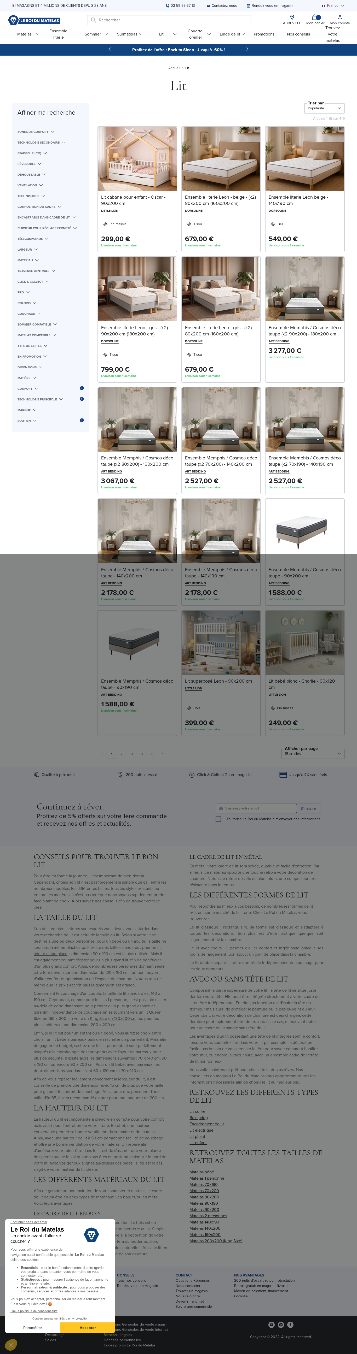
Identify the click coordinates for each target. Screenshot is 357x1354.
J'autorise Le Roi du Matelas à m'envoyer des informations (273, 819)
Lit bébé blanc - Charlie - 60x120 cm (302, 684)
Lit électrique (201, 1130)
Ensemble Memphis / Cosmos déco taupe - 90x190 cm (137, 684)
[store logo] (34, 20)
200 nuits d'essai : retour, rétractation (264, 1280)
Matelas (24, 34)
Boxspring (198, 1118)
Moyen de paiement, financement (261, 1291)
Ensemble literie (58, 34)
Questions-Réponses (193, 1280)
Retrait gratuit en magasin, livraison (262, 1285)
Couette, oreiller (196, 34)
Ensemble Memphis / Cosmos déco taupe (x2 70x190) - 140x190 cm (305, 461)
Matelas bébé (201, 1172)
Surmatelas (127, 34)
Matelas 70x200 (204, 1191)
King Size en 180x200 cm (113, 1018)
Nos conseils (298, 34)
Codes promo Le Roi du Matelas (130, 1345)
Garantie (241, 1296)
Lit (161, 34)
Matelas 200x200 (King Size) (215, 1241)
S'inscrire (308, 808)
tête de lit (282, 990)
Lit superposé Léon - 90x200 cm (218, 681)
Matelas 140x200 (205, 1228)
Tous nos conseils (131, 1280)
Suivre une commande (194, 1306)
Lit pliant (197, 1136)
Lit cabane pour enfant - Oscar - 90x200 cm (133, 200)
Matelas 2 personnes (208, 1216)
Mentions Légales (118, 1335)
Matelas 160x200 (205, 1235)
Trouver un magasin (192, 1291)
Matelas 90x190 (203, 1203)
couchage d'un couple (81, 993)
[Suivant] (247, 49)
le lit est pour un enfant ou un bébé (81, 1033)
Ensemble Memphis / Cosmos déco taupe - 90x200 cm (305, 572)
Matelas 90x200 (204, 1210)
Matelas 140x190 (204, 1222)
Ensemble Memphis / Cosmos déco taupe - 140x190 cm (221, 572)
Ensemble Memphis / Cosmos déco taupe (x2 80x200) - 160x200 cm (137, 461)
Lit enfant (198, 1143)
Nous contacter (188, 1285)
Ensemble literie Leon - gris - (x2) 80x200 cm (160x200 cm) (218, 330)
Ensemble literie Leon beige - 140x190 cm (298, 200)
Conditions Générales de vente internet (136, 1329)
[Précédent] (109, 49)
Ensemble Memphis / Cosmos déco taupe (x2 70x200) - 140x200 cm (221, 461)
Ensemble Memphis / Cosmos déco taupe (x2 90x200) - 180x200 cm (305, 330)
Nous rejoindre (188, 1296)
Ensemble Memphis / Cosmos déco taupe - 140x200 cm (137, 572)
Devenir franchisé (190, 1301)
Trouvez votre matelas (332, 34)
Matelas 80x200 (204, 1197)
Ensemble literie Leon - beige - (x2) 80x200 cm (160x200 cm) (220, 200)
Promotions (264, 34)
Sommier (93, 34)
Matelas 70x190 (203, 1184)
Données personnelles (122, 1340)
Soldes (50, 1340)
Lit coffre (197, 1111)
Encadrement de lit (206, 1124)
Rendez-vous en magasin (137, 1285)
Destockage (55, 1335)
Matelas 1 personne (206, 1178)
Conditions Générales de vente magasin (136, 1324)
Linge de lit (230, 34)
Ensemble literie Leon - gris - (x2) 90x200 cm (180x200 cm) (134, 330)
